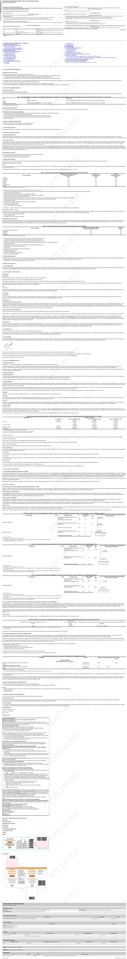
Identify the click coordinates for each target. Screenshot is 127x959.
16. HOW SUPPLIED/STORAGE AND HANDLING (76, 59)
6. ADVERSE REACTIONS (9, 55)
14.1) (13, 167)
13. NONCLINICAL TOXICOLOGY (72, 52)
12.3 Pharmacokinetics (70, 51)
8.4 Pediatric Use (69, 43)
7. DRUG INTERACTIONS (9, 58)
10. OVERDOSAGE (69, 45)
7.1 (114, 18)
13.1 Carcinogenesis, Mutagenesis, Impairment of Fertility (78, 54)
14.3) (106, 220)
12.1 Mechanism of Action (71, 49)
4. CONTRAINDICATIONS (9, 50)
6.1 (99, 22)
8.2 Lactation (6, 63)
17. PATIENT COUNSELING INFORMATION (75, 61)
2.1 (20, 26)
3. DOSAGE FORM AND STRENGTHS (12, 49)
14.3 (22, 324)
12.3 (68, 326)
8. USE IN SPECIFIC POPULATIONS (12, 61)
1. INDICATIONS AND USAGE (10, 44)
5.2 (113, 18)
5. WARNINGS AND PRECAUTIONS (11, 51)
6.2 (77, 136)
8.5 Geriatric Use (69, 44)
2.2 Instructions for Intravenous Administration (13, 48)
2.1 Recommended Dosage (9, 46)
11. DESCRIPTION (68, 46)
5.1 (111, 17)
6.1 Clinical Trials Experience (10, 56)
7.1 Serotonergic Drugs (8, 59)
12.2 (64, 222)
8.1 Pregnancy (7, 62)
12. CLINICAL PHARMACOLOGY (72, 48)
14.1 (20, 324)
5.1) (60, 129)
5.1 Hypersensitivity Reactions (10, 52)
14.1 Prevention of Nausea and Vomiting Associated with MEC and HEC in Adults (83, 56)
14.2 (123, 211)
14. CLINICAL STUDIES (70, 55)
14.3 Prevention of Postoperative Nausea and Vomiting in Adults (79, 58)
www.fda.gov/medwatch (120, 25)
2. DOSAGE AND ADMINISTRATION (12, 45)
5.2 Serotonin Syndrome (9, 54)
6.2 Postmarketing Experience (10, 57)
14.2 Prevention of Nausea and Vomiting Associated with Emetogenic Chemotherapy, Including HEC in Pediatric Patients (91, 57)
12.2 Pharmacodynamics (71, 50)
